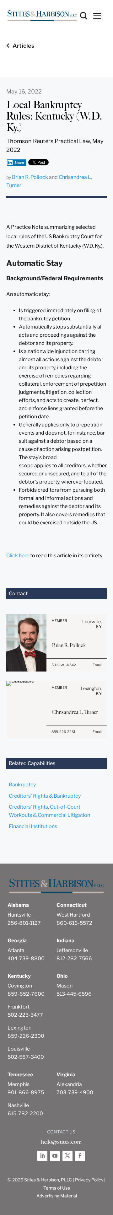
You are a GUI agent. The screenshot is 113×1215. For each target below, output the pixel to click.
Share (19, 162)
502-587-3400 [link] (26, 1057)
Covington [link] (20, 986)
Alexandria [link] (69, 1084)
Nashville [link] (18, 1105)
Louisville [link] (19, 1049)
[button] (97, 15)
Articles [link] (23, 45)
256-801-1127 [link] (24, 923)
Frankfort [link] (19, 1007)
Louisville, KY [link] (92, 624)
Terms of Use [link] (56, 1188)
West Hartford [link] (73, 915)
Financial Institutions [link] (33, 826)
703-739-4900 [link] (74, 1092)
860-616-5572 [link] (74, 923)
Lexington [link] (19, 1028)
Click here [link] (17, 556)
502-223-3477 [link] (25, 1015)
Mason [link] (64, 986)
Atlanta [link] (16, 950)
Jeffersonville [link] (72, 950)
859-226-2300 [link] (26, 1036)
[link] (42, 15)
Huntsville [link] (19, 915)
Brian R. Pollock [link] (30, 177)
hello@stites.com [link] (61, 1141)
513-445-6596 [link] (74, 994)
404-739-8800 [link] (26, 958)
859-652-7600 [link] (26, 994)
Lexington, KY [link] (91, 691)
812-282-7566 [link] (74, 958)
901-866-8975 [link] (26, 1092)
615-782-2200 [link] (25, 1113)
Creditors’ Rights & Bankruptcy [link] (45, 796)
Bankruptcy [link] (22, 785)
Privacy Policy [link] (89, 1179)
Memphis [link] (19, 1084)
